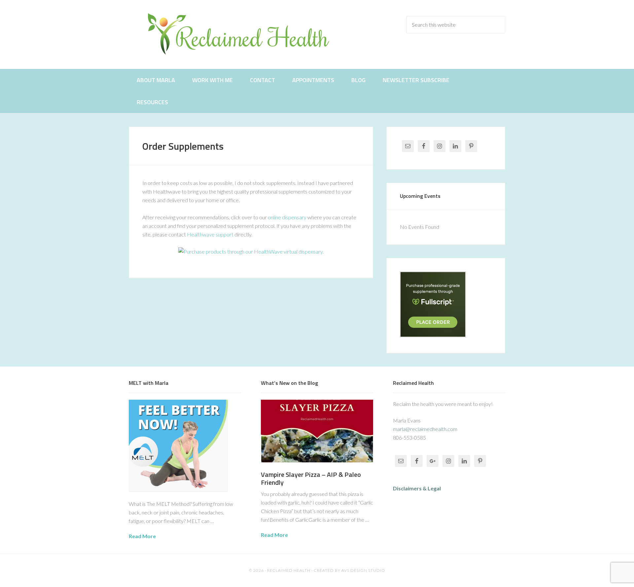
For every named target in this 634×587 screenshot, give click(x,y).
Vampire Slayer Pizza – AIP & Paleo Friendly (311, 478)
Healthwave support (210, 234)
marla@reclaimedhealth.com (425, 429)
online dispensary (287, 217)
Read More (142, 536)
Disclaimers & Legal (417, 488)
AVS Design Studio (363, 570)
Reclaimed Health (244, 33)
